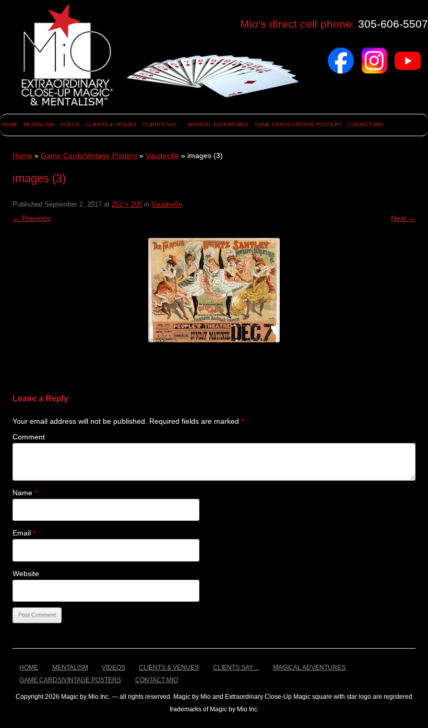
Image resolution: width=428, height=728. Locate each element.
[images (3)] (214, 290)
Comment (29, 437)
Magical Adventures (218, 124)
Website (26, 573)
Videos (70, 124)
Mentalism (38, 124)
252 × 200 (127, 204)
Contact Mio (366, 124)
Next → (403, 218)
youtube (408, 51)
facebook (341, 51)
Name (25, 492)
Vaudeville (162, 155)
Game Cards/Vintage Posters (298, 124)
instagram (374, 51)
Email (24, 533)
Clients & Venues (111, 124)
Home (10, 124)
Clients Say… (162, 124)
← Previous (32, 218)
